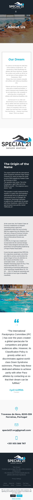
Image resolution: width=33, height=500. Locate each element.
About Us (11, 483)
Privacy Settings (16, 478)
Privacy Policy (27, 485)
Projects (18, 483)
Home (5, 483)
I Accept (13, 495)
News (12, 485)
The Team (26, 483)
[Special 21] (16, 5)
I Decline (19, 495)
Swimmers (6, 485)
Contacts (18, 485)
